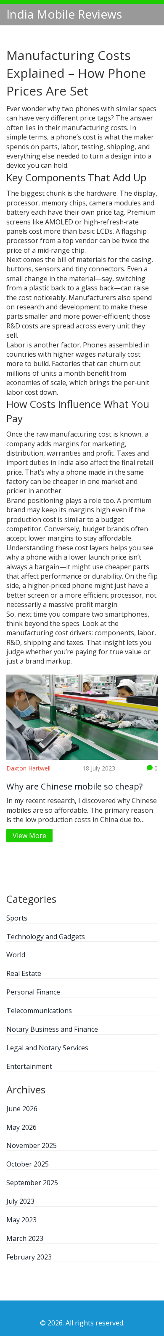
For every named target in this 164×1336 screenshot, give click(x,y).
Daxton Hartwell (28, 768)
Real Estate (23, 973)
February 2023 (29, 1257)
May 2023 (21, 1219)
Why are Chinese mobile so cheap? (74, 786)
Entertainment (29, 1066)
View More (29, 835)
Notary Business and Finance (52, 1029)
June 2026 (21, 1108)
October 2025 (27, 1164)
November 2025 (31, 1145)
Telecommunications (39, 1010)
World (15, 954)
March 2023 (24, 1238)
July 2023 (20, 1201)
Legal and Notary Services (47, 1047)
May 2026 (21, 1127)
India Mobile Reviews (64, 14)
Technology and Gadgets (45, 936)
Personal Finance (33, 992)
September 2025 (32, 1182)
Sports (16, 918)
